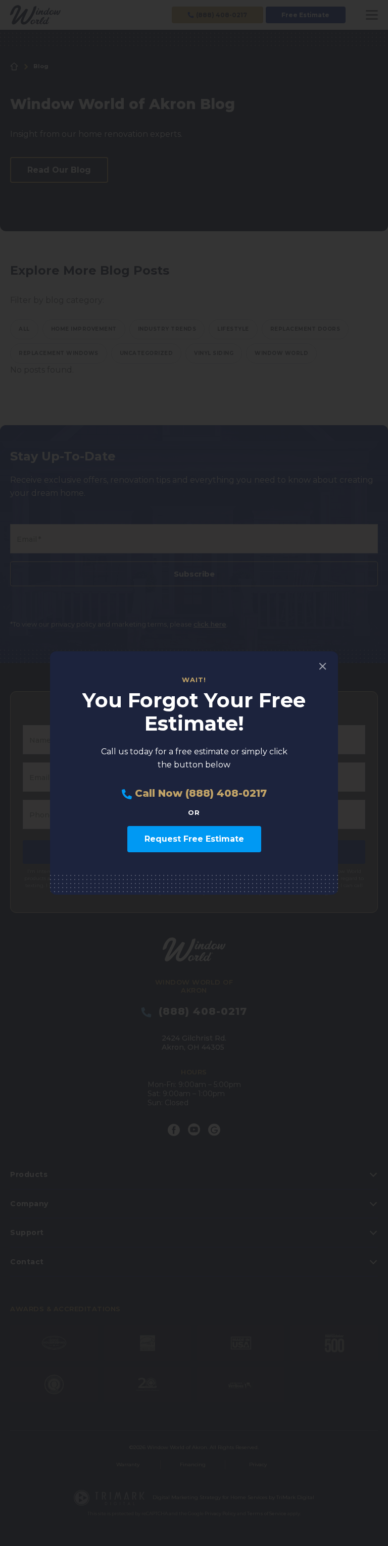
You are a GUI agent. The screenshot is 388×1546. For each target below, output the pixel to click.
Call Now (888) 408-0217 (199, 793)
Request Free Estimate (194, 839)
